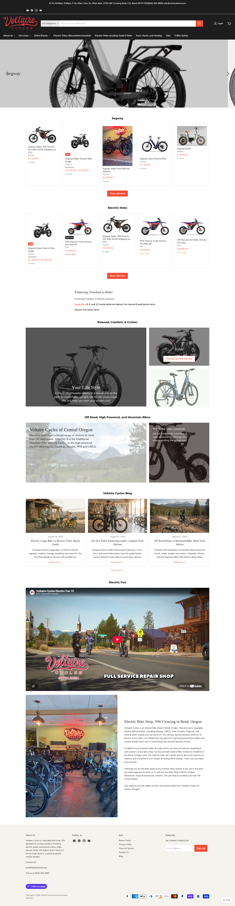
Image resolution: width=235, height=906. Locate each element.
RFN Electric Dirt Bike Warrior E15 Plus (192, 241)
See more (116, 570)
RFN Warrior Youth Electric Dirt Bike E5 (78, 243)
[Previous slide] (7, 73)
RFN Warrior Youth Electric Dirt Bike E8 (153, 242)
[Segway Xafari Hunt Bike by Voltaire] (117, 146)
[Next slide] (227, 73)
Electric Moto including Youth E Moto (113, 35)
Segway (31, 155)
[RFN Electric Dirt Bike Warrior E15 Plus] (192, 226)
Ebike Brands (41, 35)
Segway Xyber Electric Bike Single (78, 160)
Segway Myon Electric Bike (153, 158)
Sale (168, 35)
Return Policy (125, 840)
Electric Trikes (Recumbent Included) (72, 35)
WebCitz (29, 898)
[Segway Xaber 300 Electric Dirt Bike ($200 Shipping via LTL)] (43, 135)
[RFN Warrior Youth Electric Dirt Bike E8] (155, 227)
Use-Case (24, 35)
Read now (54, 562)
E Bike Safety (181, 35)
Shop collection (117, 193)
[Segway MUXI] (192, 136)
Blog (121, 856)
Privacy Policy (125, 844)
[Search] (199, 23)
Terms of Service (126, 848)
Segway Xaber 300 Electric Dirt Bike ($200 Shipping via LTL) (42, 149)
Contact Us (124, 852)
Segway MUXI (184, 148)
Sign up (201, 848)
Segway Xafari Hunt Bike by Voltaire (116, 170)
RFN (67, 247)
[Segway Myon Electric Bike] (155, 141)
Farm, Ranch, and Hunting (149, 35)
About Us (8, 35)
